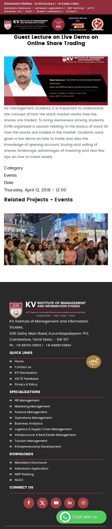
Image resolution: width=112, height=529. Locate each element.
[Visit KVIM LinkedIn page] (69, 503)
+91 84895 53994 (68, 4)
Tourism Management (31, 440)
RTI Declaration (26, 372)
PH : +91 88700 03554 (25, 345)
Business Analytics (29, 423)
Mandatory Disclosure (17, 8)
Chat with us (84, 517)
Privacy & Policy (26, 384)
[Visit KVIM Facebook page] (28, 503)
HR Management (27, 400)
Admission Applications (49, 8)
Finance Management (31, 412)
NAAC (29, 11)
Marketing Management (32, 406)
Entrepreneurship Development (38, 446)
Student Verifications (49, 11)
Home (19, 361)
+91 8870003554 (43, 4)
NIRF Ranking (75, 8)
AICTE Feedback (27, 378)
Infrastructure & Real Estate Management (45, 434)
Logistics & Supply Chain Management (43, 429)
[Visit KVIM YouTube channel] (56, 503)
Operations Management (33, 417)
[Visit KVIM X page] (42, 503)
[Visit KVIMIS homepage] (26, 25)
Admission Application (31, 468)
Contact (71, 11)
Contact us (23, 367)
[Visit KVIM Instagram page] (83, 503)
